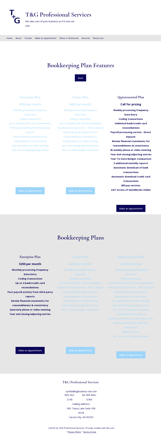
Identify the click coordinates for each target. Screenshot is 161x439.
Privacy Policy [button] (74, 432)
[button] (30, 190)
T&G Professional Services (58, 14)
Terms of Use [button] (89, 432)
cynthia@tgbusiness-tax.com (81, 391)
